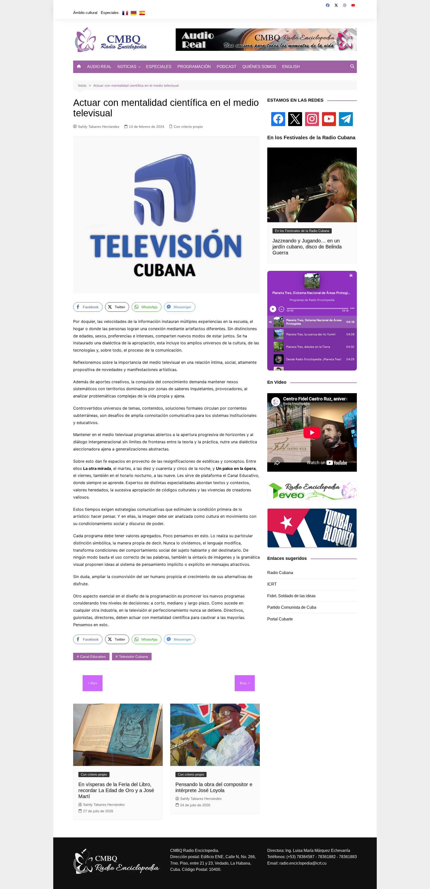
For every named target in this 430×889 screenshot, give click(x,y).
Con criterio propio (188, 127)
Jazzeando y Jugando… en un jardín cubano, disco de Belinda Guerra (307, 246)
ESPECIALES (158, 67)
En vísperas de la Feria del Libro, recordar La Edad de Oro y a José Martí (116, 790)
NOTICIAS (126, 67)
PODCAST (226, 67)
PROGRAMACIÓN (194, 67)
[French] (125, 12)
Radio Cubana (280, 573)
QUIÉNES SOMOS (259, 67)
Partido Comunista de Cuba (291, 607)
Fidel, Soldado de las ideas (291, 596)
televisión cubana (133, 657)
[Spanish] (142, 12)
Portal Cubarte (280, 619)
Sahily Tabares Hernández (98, 127)
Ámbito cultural (85, 12)
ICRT (272, 584)
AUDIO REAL (99, 67)
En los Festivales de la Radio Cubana (302, 231)
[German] (134, 12)
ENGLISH (291, 67)
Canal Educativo (93, 657)
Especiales (110, 12)
